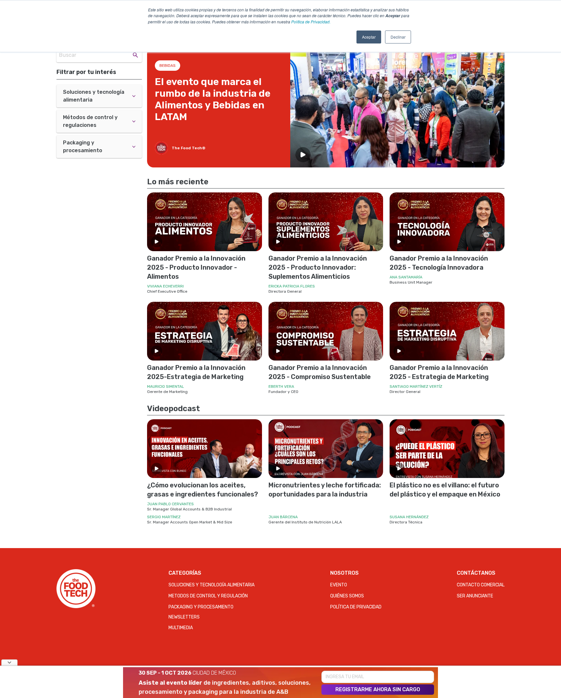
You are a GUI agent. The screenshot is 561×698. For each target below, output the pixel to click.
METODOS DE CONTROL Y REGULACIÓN (208, 596)
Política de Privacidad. (310, 21)
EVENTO (338, 585)
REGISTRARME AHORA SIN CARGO (377, 689)
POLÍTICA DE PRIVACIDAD (355, 607)
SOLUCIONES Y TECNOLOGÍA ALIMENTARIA (211, 585)
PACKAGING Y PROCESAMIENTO (200, 607)
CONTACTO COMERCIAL (481, 585)
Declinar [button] (398, 37)
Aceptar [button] (369, 37)
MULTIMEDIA (180, 628)
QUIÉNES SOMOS (347, 596)
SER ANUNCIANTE (475, 596)
